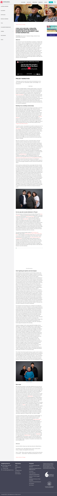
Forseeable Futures (18, 470)
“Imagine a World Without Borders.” (22, 123)
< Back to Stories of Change (20, 24)
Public (16, 465)
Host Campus (31, 485)
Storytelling (3, 14)
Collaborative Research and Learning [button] (6, 29)
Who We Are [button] (23, 2)
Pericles (24, 404)
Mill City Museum (34, 232)
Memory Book (25, 218)
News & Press (17, 472)
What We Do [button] (29, 2)
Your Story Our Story (22, 154)
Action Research (18, 473)
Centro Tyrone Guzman (20, 94)
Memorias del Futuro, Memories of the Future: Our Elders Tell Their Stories (28, 157)
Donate (51, 2)
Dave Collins (38, 433)
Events (2, 39)
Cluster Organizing (32, 472)
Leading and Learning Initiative (34, 474)
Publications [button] (35, 2)
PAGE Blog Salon (18, 467)
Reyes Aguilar (18, 128)
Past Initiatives (3, 35)
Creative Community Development (35, 481)
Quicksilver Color (27, 435)
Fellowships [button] (3, 10)
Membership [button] (41, 2)
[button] (55, 2)
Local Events (31, 471)
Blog (16, 468)
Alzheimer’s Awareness (30, 216)
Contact (45, 2)
